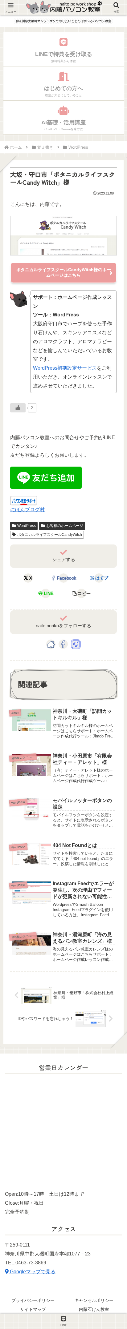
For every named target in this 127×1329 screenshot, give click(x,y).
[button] (81, 593)
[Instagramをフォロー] (76, 644)
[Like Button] (18, 407)
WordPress (26, 526)
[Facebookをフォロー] (63, 644)
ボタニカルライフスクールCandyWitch (49, 534)
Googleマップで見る (32, 1271)
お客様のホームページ (64, 526)
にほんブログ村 (27, 509)
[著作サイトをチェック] (51, 644)
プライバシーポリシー (33, 1300)
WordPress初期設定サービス (65, 368)
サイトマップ (33, 1309)
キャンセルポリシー (94, 1300)
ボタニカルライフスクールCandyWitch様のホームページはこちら (63, 272)
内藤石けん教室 (94, 1309)
